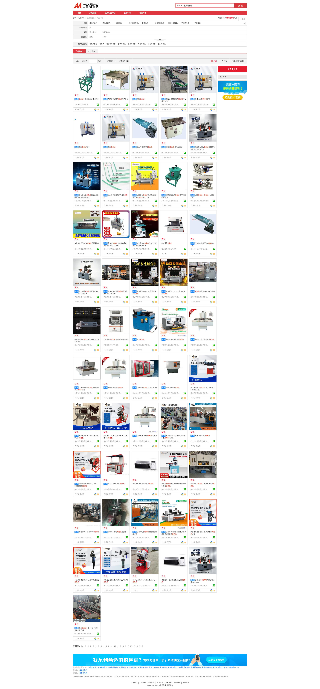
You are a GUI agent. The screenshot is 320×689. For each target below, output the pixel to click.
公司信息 (91, 51)
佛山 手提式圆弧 (144, 147)
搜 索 (240, 5)
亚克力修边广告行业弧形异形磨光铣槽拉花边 (144, 244)
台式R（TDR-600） (174, 147)
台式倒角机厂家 (219, 667)
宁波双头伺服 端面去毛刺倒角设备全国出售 (202, 148)
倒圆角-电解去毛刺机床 (205, 291)
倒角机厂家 (165, 667)
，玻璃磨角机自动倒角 (88, 99)
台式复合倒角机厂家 (232, 667)
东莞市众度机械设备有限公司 (171, 345)
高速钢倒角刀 (111, 44)
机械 (76, 99)
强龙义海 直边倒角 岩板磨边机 (86, 243)
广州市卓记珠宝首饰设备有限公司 (171, 201)
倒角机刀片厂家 (93, 667)
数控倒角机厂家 (145, 667)
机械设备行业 (110, 12)
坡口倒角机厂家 (209, 667)
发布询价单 (233, 69)
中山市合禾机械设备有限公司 (199, 441)
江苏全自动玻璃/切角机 (147, 436)
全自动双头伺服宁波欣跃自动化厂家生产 (115, 292)
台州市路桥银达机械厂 (82, 105)
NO (115, 646)
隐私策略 (169, 683)
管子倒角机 (122, 44)
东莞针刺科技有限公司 (111, 345)
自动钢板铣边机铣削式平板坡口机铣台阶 (173, 437)
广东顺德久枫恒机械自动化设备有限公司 (141, 249)
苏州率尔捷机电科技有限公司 (199, 297)
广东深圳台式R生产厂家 (118, 99)
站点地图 (160, 683)
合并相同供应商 (239, 61)
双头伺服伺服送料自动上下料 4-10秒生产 (86, 292)
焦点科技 (163, 685)
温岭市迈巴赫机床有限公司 (113, 537)
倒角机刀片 (93, 44)
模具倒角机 (83, 670)
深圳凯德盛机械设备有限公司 (83, 345)
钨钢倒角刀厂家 (134, 667)
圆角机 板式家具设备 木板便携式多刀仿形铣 (115, 244)
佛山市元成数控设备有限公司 (113, 249)
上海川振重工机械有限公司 (141, 585)
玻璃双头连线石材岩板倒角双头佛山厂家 (144, 196)
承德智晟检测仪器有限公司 (113, 489)
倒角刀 (102, 44)
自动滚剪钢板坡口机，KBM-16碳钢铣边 (86, 485)
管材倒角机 (162, 44)
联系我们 (143, 683)
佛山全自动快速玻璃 (175, 339)
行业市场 (142, 12)
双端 (140, 99)
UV (131, 646)
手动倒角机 (142, 44)
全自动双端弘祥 (202, 99)
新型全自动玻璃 (115, 387)
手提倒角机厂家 (198, 667)
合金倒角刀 (152, 44)
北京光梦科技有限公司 (169, 249)
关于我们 (134, 683)
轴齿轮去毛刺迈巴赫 (117, 532)
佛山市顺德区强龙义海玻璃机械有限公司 (113, 201)
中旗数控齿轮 (172, 387)
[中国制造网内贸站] (86, 5)
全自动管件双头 (202, 436)
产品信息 (79, 51)
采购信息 (92, 12)
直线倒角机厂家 (175, 667)
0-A (82, 646)
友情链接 (186, 683)
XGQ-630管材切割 (116, 484)
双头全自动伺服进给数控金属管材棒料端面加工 (86, 196)
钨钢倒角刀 (132, 44)
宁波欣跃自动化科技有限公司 (199, 153)
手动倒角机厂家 (115, 667)
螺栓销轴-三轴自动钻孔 (89, 532)
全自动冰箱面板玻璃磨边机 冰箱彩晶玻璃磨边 (174, 533)
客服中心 (151, 683)
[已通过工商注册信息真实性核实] (98, 105)
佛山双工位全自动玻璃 (204, 339)
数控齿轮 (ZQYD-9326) (147, 387)
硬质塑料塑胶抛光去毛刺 (143, 484)
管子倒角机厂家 (156, 667)
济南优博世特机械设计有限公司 (83, 537)
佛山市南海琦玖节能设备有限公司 (113, 105)
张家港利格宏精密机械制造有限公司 (171, 105)
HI (101, 646)
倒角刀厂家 (125, 667)
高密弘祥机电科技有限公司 (141, 105)
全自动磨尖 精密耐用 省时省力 (116, 339)
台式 (140, 339)
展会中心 (127, 12)
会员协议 (177, 683)
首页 (79, 12)
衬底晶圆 (167, 243)
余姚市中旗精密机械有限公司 (141, 393)
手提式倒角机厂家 (186, 667)
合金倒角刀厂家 (104, 667)
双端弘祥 (84, 147)
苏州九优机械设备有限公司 (141, 489)
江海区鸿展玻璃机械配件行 (199, 201)
